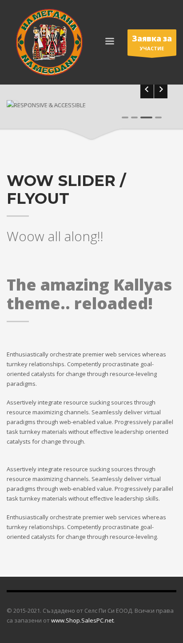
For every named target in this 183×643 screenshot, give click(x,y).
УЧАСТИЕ (152, 42)
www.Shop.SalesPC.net (82, 620)
